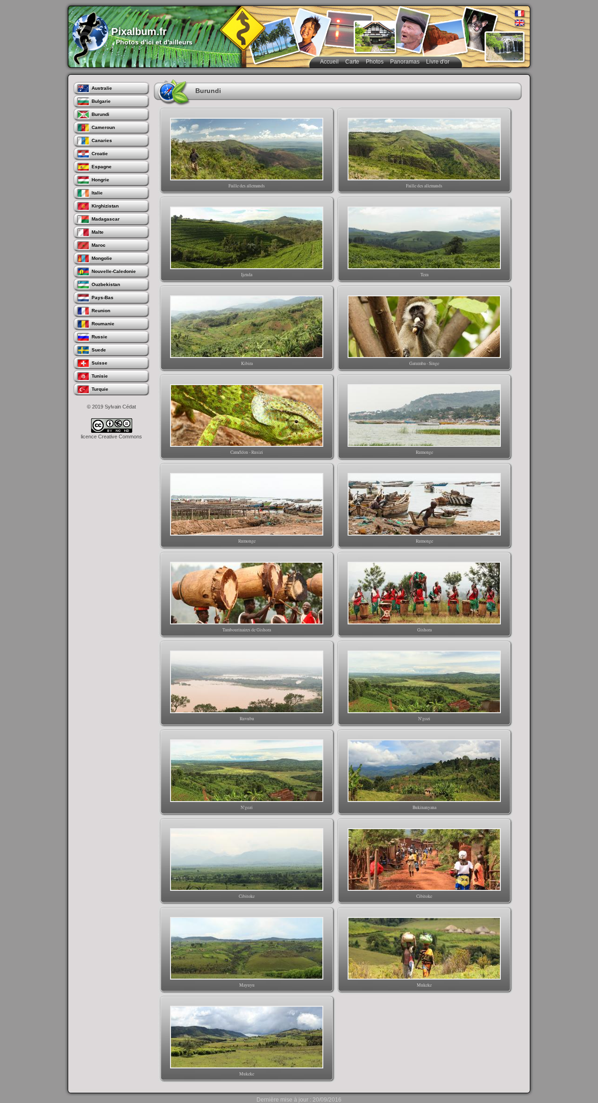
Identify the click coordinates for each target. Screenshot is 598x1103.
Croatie (100, 153)
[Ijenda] (246, 238)
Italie (97, 192)
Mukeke (424, 985)
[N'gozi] (424, 682)
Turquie (100, 389)
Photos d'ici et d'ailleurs (154, 42)
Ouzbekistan (106, 284)
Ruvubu (247, 719)
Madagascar (106, 219)
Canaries (102, 140)
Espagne (102, 166)
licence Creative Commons (111, 436)
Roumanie (103, 323)
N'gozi (424, 719)
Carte (352, 61)
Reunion (101, 310)
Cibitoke (247, 896)
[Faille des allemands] (246, 149)
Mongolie (102, 258)
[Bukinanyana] (424, 770)
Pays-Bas (103, 297)
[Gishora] (424, 593)
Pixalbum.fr (139, 31)
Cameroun (103, 127)
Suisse (99, 362)
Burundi (100, 114)
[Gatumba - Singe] (424, 326)
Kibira (247, 363)
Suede (99, 349)
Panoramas (405, 61)
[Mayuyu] (246, 948)
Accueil (329, 61)
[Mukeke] (424, 948)
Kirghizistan (105, 205)
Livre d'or (437, 61)
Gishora (424, 630)
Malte (98, 232)
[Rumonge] (424, 415)
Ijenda (246, 275)
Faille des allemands (246, 186)
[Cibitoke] (246, 859)
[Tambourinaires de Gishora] (246, 593)
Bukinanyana (424, 807)
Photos (375, 61)
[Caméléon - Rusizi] (246, 415)
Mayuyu (247, 985)
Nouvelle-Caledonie (114, 271)
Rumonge (424, 452)
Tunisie (100, 376)
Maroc (99, 245)
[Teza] (424, 238)
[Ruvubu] (246, 682)
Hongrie (100, 179)
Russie (99, 336)
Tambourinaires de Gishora (246, 630)
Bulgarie (101, 101)
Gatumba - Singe (424, 363)
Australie (102, 88)
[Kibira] (246, 326)
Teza (424, 275)
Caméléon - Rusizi (246, 452)
